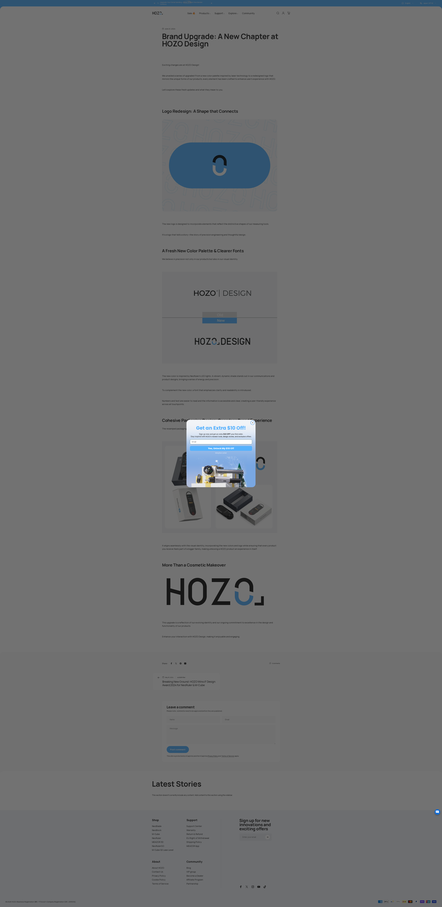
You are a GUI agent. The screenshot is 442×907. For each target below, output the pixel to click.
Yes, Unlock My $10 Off (221, 448)
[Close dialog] (253, 423)
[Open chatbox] (437, 812)
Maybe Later (221, 453)
